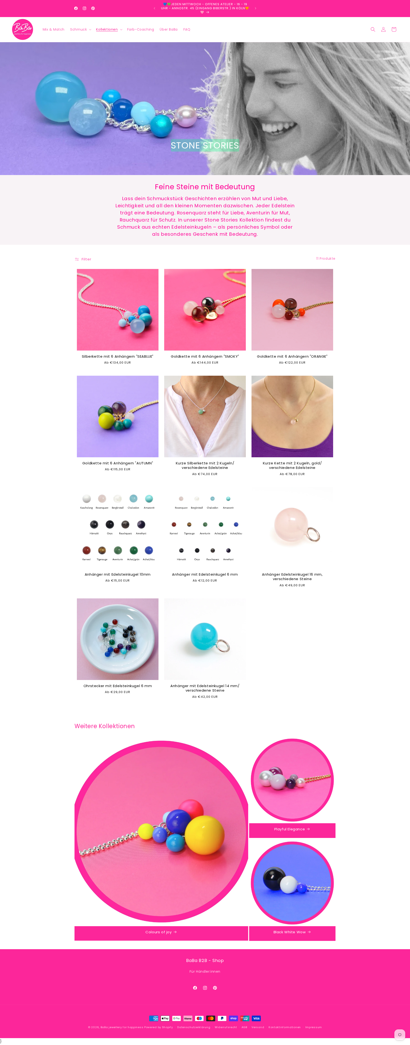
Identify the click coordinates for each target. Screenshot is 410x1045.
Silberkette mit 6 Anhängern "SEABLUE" (118, 356)
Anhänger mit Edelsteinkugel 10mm (118, 574)
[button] (80, 29)
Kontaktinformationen (285, 1027)
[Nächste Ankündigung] (255, 8)
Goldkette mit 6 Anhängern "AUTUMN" (117, 463)
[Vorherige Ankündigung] (154, 8)
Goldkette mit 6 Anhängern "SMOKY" (205, 356)
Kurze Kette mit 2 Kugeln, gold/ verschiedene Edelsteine (292, 465)
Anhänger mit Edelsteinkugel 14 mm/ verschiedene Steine (204, 688)
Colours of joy (158, 932)
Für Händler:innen (205, 971)
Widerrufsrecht (226, 1027)
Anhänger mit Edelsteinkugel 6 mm (205, 574)
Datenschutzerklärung (193, 1027)
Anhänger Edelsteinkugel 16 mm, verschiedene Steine (292, 576)
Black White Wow (290, 932)
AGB (244, 1027)
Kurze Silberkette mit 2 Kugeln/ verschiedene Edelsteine (205, 465)
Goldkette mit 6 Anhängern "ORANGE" (292, 356)
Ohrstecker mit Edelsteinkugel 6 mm (118, 686)
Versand (258, 1027)
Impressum (313, 1027)
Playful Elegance (289, 829)
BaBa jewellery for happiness (122, 1027)
